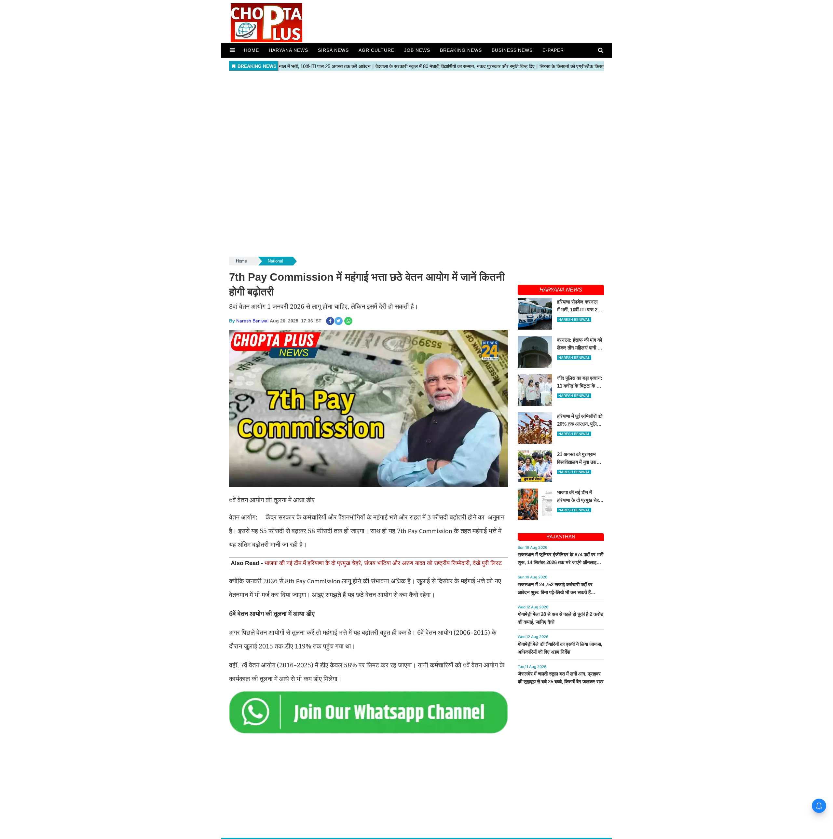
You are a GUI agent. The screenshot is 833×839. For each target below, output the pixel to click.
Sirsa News (333, 50)
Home (251, 50)
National (275, 261)
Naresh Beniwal (252, 320)
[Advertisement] (416, 118)
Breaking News (461, 50)
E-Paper (553, 50)
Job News (417, 50)
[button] (232, 50)
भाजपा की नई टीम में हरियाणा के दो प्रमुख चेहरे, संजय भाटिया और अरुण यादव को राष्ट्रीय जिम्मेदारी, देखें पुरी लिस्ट (383, 563)
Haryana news (288, 50)
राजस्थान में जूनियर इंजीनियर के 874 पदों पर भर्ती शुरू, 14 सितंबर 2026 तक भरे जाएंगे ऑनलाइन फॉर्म (560, 562)
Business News (512, 50)
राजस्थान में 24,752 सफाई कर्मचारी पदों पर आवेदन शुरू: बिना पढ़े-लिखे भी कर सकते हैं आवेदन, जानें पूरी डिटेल (555, 592)
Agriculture (376, 50)
